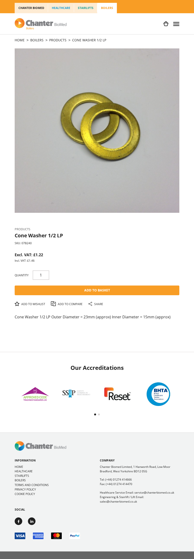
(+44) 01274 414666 (118, 480)
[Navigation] (176, 24)
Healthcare (61, 8)
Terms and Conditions (32, 485)
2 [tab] (99, 414)
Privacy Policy (25, 489)
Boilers (107, 8)
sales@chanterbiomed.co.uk (118, 501)
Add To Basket (97, 290)
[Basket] (165, 24)
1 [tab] (95, 414)
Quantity (22, 275)
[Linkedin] (31, 521)
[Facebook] (18, 521)
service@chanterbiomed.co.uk (154, 493)
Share (98, 304)
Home (19, 467)
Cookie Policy (25, 494)
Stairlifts (85, 8)
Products (22, 229)
